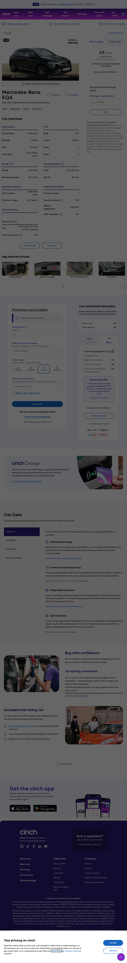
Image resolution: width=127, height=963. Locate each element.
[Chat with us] (121, 957)
